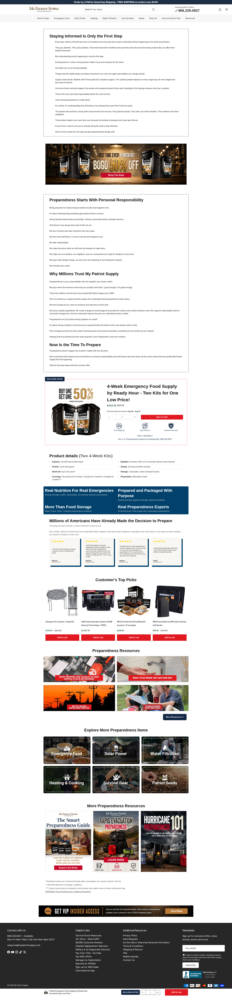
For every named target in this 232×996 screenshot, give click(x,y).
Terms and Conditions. (191, 960)
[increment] (134, 417)
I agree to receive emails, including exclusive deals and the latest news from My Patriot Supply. (202, 957)
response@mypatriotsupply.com (23, 945)
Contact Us (129, 960)
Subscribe (191, 965)
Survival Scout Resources (88, 935)
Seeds (141, 18)
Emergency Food (61, 18)
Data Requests (130, 939)
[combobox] (120, 9)
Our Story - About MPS (87, 939)
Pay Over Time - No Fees (88, 953)
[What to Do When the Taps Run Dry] (152, 669)
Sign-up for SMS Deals (87, 967)
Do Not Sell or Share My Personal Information (146, 942)
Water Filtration (110, 18)
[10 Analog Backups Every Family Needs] (152, 698)
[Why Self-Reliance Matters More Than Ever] (79, 698)
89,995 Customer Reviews (89, 942)
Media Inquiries (130, 956)
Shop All (153, 18)
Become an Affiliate (86, 963)
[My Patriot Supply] (44, 9)
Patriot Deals (43, 18)
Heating (94, 18)
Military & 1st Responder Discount (93, 949)
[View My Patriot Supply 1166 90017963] (200, 977)
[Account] (220, 9)
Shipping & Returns (133, 949)
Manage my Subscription (88, 960)
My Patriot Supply (21, 985)
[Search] (153, 9)
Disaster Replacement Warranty (92, 946)
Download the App (85, 970)
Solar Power (80, 18)
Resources (190, 18)
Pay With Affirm (84, 956)
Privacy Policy (130, 935)
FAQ (125, 953)
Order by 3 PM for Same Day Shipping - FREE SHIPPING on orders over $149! (116, 2)
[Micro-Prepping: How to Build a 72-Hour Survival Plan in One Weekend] (79, 669)
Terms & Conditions (133, 946)
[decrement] (109, 417)
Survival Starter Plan (171, 18)
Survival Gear (128, 18)
